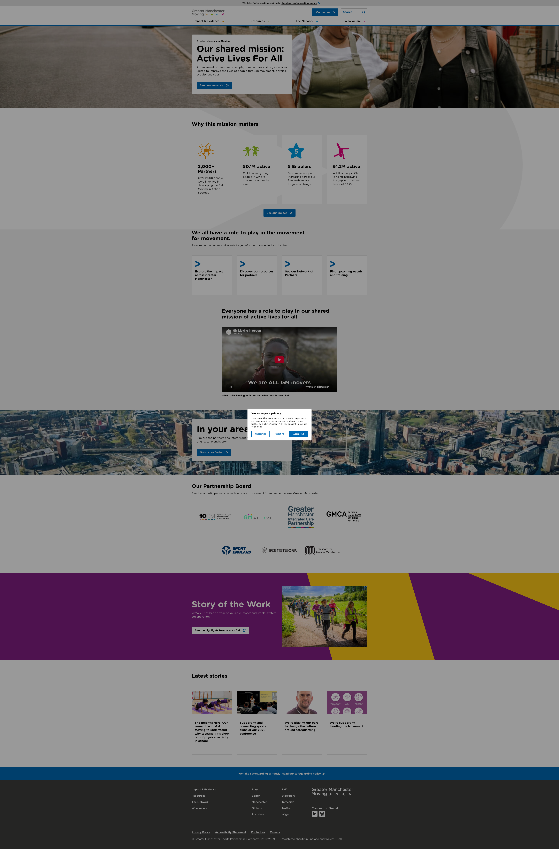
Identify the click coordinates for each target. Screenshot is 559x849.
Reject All (279, 434)
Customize (260, 434)
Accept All (298, 434)
